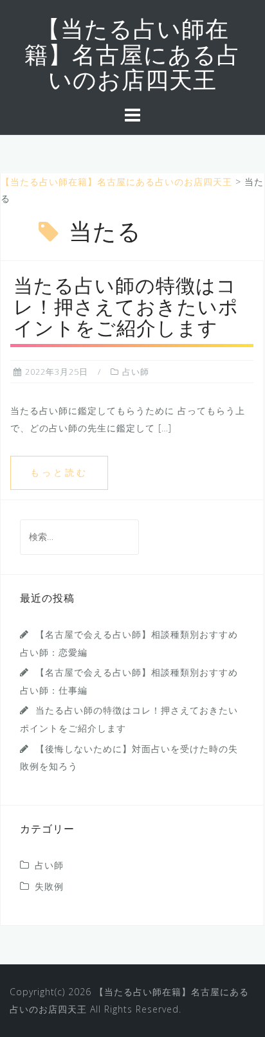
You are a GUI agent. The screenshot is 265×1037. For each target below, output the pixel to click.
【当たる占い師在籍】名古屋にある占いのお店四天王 (132, 57)
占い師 (135, 371)
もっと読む (59, 472)
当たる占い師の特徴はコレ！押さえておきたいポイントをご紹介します (126, 309)
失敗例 (49, 886)
